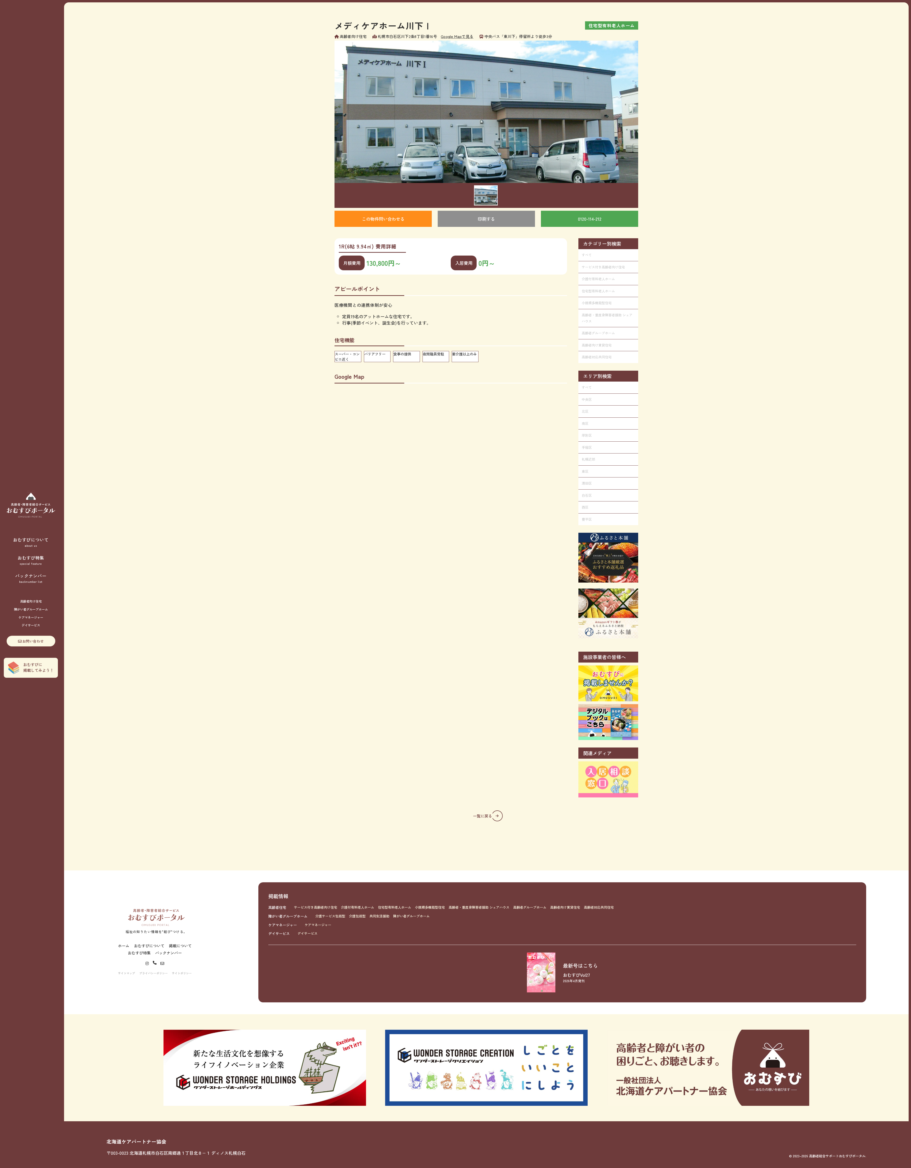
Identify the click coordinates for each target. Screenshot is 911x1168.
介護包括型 (357, 916)
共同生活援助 (379, 916)
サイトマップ (126, 973)
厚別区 (587, 435)
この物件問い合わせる (383, 219)
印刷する (486, 219)
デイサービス (31, 625)
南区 (585, 423)
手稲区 (587, 447)
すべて (587, 254)
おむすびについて (31, 542)
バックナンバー (30, 578)
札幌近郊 (588, 459)
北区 (585, 411)
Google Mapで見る (457, 36)
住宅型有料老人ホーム (598, 291)
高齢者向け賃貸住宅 (597, 345)
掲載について (180, 945)
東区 (585, 471)
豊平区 (587, 519)
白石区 (587, 495)
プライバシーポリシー (153, 973)
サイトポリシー (182, 973)
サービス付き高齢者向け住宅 (603, 267)
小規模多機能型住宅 (597, 302)
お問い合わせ (33, 641)
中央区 (587, 399)
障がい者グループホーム (31, 609)
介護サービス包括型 (330, 916)
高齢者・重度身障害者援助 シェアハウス (607, 318)
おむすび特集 (31, 560)
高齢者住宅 (277, 907)
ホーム (123, 945)
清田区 (587, 483)
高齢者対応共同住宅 (597, 357)
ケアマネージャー (31, 617)
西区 (585, 507)
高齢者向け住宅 (31, 601)
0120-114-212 (589, 219)
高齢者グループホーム (598, 333)
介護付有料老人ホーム (598, 278)
